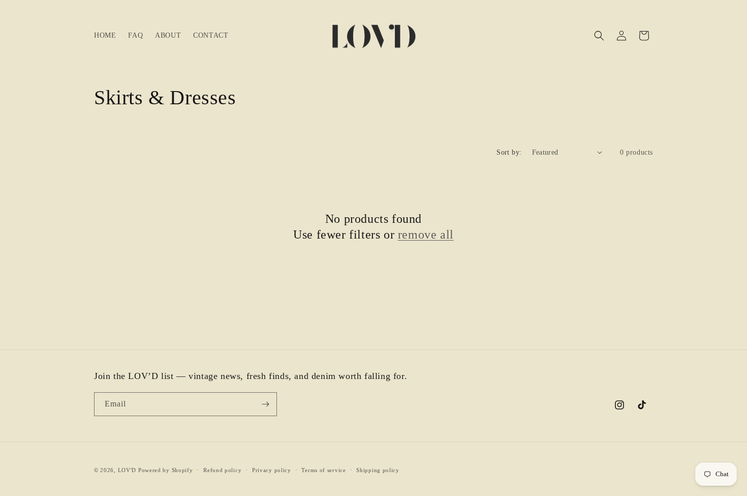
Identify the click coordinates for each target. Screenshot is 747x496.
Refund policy (222, 470)
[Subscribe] (265, 404)
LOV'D (127, 470)
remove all (426, 234)
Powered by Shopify (165, 470)
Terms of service (323, 470)
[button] (599, 35)
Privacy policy (271, 470)
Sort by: (508, 152)
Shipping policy (377, 470)
